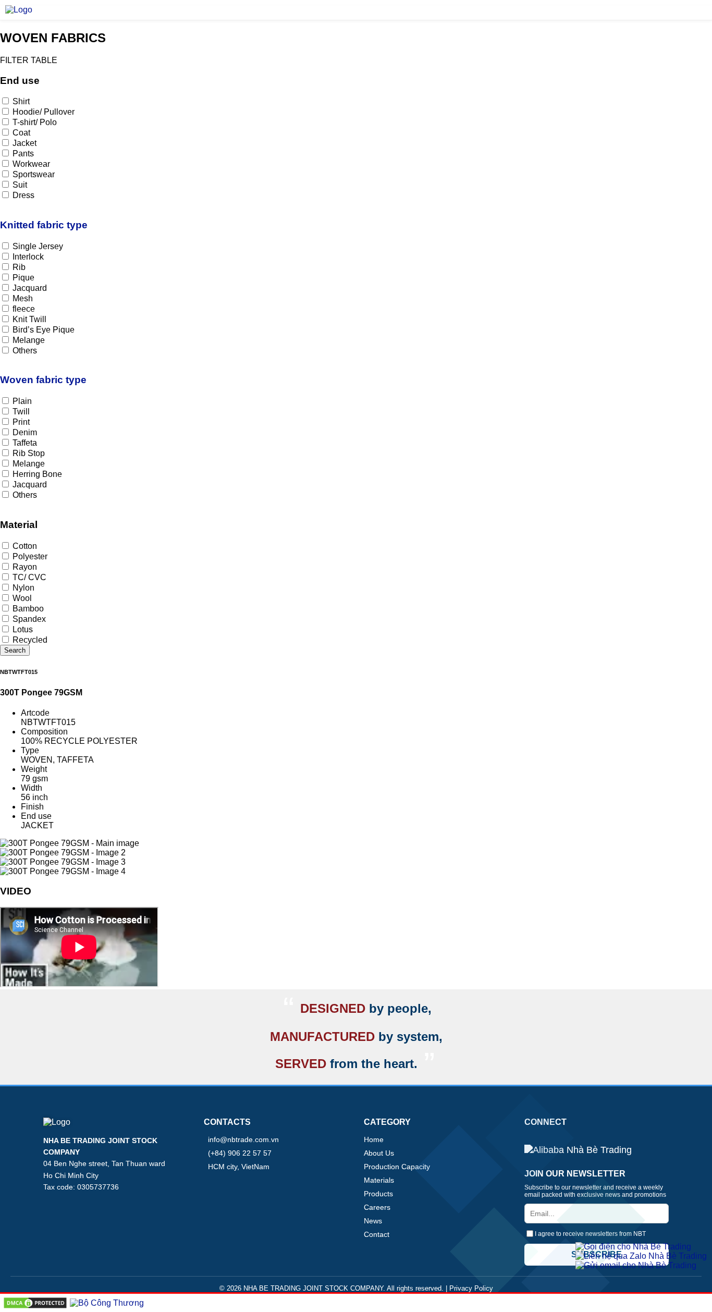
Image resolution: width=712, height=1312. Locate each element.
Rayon (25, 566)
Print (21, 422)
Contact (376, 1234)
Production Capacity (397, 1166)
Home (374, 1139)
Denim (30, 432)
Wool (27, 598)
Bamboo (33, 608)
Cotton (30, 546)
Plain (27, 401)
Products (378, 1194)
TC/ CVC (35, 577)
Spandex (29, 619)
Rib (19, 267)
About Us (379, 1153)
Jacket (30, 143)
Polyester (35, 556)
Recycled (30, 639)
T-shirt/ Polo (40, 122)
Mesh (23, 298)
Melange (29, 340)
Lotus (28, 629)
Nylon (23, 587)
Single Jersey (43, 246)
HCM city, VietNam (238, 1166)
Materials (379, 1180)
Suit (25, 184)
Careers (377, 1207)
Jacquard (35, 288)
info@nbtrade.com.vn (243, 1139)
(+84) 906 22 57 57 (240, 1153)
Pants (28, 153)
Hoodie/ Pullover (49, 111)
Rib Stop (29, 453)
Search (15, 650)
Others (25, 350)
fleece (29, 308)
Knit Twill (29, 319)
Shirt (26, 101)
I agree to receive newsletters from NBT (590, 1233)
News (373, 1221)
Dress (23, 195)
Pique (29, 277)
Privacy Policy (471, 1288)
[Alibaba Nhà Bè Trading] (578, 1150)
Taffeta (30, 442)
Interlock (33, 256)
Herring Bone (37, 474)
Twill (26, 411)
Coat (27, 132)
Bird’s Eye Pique (49, 329)
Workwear (31, 164)
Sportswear (39, 174)
